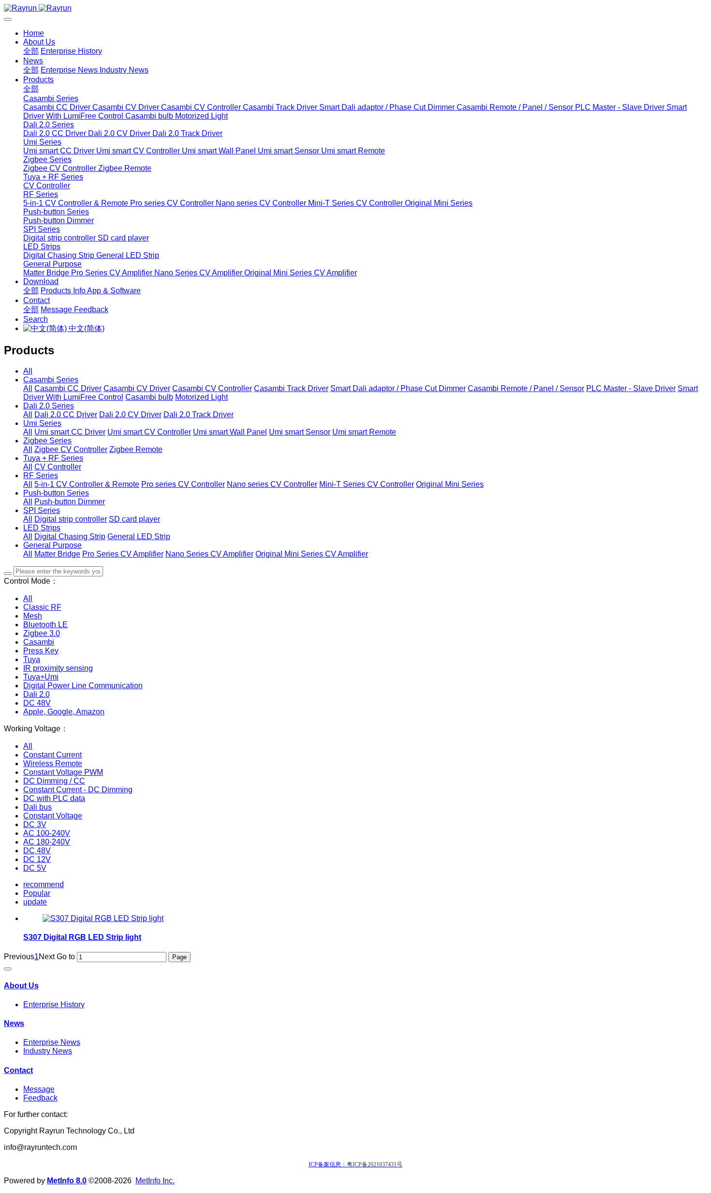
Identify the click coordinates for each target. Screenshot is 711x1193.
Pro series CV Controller (183, 484)
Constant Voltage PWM (63, 772)
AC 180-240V (46, 842)
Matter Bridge (57, 554)
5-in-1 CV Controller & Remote (86, 484)
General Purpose (52, 545)
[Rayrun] (355, 8)
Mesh (32, 616)
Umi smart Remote (364, 432)
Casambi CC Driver (68, 388)
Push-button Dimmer (69, 502)
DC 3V (34, 824)
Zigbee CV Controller (70, 449)
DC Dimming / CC (54, 781)
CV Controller (57, 467)
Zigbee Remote (136, 449)
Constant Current (52, 755)
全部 (31, 51)
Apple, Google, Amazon (63, 712)
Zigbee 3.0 (41, 633)
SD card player (134, 519)
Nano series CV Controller (272, 484)
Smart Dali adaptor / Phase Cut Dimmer (398, 388)
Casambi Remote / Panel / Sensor (526, 388)
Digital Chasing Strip (69, 536)
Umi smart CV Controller (149, 432)
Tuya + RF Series (53, 458)
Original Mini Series (450, 484)
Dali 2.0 (36, 694)
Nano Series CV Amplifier (209, 554)
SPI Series (41, 510)
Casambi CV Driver (137, 388)
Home (33, 33)
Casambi (38, 642)
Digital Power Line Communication (83, 685)
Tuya (31, 659)
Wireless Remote (52, 763)
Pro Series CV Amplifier (122, 554)
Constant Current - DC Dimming (78, 789)
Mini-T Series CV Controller (366, 484)
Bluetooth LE (45, 624)
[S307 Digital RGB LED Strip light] (103, 918)
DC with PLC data (54, 798)
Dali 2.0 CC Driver (65, 414)
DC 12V (37, 859)
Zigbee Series (47, 441)
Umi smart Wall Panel (230, 432)
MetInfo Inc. (155, 1181)
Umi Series (42, 423)
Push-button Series (56, 493)
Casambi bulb (149, 397)
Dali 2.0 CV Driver (130, 414)
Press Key (41, 651)
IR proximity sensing (58, 668)
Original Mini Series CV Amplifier (311, 554)
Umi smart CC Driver (69, 432)
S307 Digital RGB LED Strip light (82, 937)
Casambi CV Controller (212, 388)
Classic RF (42, 607)
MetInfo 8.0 (67, 1181)
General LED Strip (138, 536)
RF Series (40, 475)
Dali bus (37, 807)
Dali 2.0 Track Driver (198, 414)
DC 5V (34, 868)
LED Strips (41, 528)
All (27, 371)
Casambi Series (50, 380)
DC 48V (37, 703)
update (35, 902)
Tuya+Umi (41, 677)
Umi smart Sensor (299, 432)
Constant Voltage (52, 816)
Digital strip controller (70, 519)
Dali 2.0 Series (48, 406)
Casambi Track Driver (291, 388)
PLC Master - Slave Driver (631, 388)
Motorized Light (201, 397)
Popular (36, 893)
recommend (43, 884)
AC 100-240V (46, 833)
